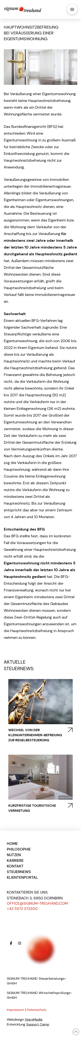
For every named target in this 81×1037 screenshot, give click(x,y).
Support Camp (37, 1024)
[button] (72, 9)
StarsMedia (33, 1019)
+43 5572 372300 (22, 908)
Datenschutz (36, 1009)
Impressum (15, 1009)
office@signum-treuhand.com (37, 903)
